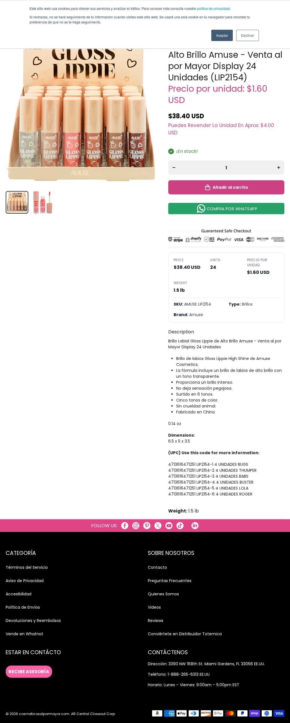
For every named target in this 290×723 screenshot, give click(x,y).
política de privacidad (213, 8)
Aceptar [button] (222, 35)
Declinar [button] (247, 35)
